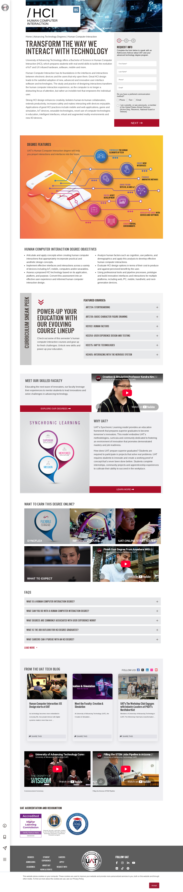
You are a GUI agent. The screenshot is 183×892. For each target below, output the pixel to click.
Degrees (30, 857)
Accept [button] (154, 885)
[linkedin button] (147, 670)
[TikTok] (122, 868)
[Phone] (5, 837)
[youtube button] (156, 670)
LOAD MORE (30, 647)
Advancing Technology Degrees (49, 36)
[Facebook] (116, 863)
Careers (61, 857)
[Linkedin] (128, 863)
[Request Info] (5, 826)
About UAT (46, 865)
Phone (122, 100)
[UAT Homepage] (4, 7)
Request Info (62, 867)
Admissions (30, 862)
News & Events (46, 869)
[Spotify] (128, 868)
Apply (61, 862)
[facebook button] (138, 670)
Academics (30, 867)
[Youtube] (133, 863)
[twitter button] (143, 670)
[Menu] (5, 860)
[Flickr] (116, 868)
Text (130, 100)
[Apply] (5, 848)
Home (29, 36)
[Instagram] (122, 863)
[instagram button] (152, 670)
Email (138, 100)
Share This (36, 736)
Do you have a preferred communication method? (133, 95)
